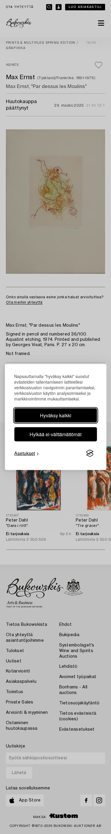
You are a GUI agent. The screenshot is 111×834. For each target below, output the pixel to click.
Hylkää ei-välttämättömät (55, 434)
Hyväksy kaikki (55, 415)
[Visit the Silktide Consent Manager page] (90, 453)
